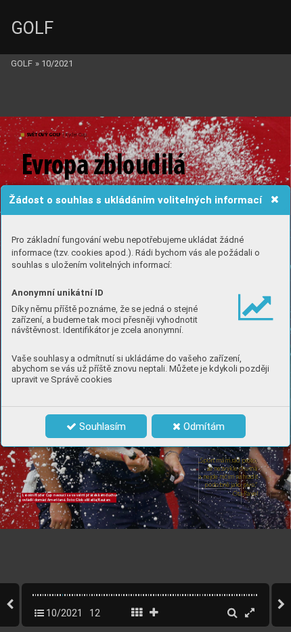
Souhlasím (101, 426)
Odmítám (203, 426)
